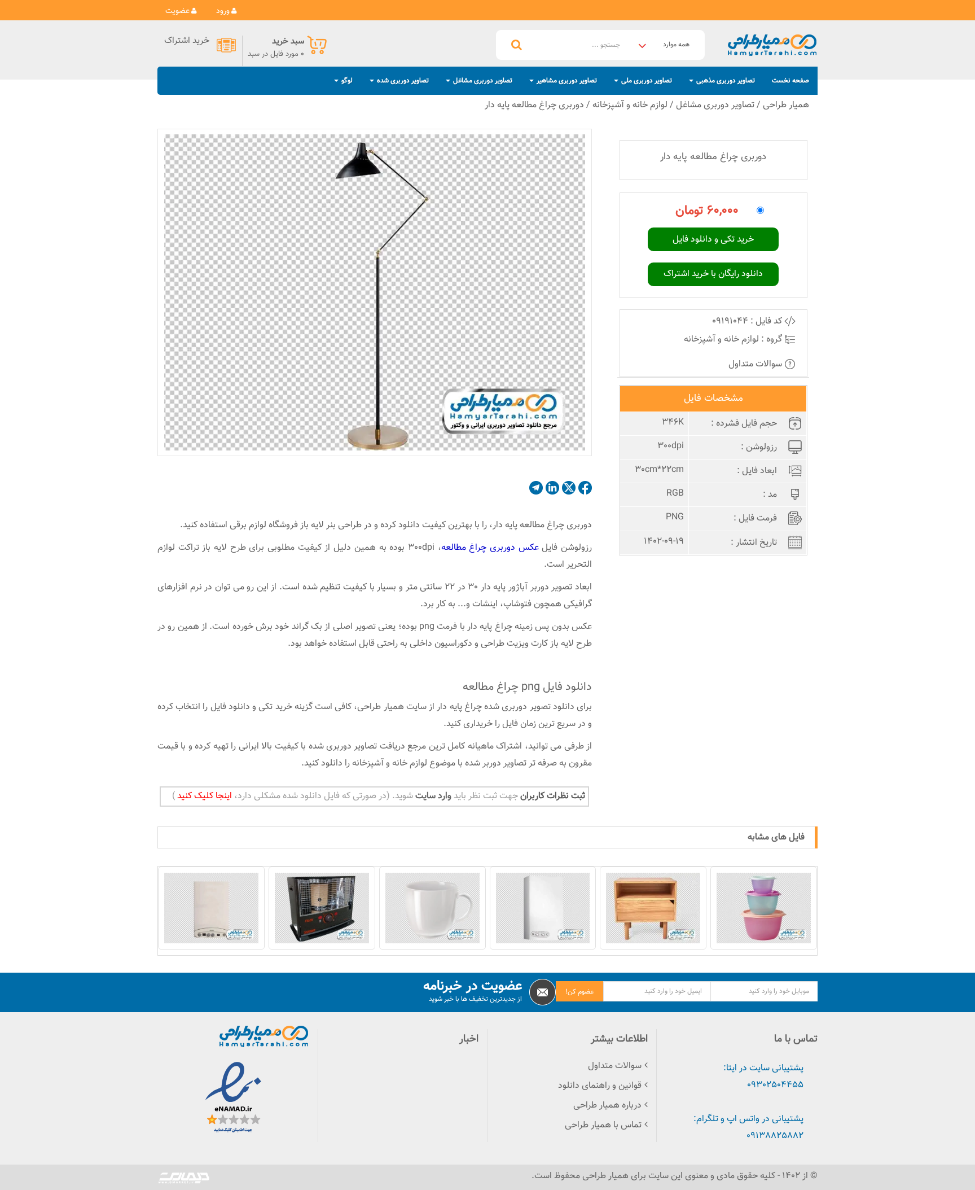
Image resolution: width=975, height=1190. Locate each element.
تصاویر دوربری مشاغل (715, 105)
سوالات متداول (756, 364)
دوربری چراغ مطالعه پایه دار (534, 105)
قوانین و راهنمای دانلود (600, 1086)
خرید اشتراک (186, 41)
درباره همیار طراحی (607, 1106)
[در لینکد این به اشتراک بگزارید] (552, 488)
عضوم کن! (579, 992)
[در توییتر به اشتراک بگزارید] (569, 488)
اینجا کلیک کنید (203, 796)
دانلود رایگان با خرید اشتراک (713, 274)
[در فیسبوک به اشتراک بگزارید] (585, 488)
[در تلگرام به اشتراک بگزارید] (536, 488)
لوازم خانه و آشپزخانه (629, 105)
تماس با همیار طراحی (603, 1125)
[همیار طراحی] (772, 45)
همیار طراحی (786, 105)
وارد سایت (432, 796)
